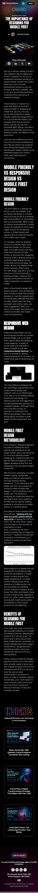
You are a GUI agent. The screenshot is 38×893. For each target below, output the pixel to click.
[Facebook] (9, 64)
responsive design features (16, 351)
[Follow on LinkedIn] (21, 869)
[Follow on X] (25, 869)
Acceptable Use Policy (21, 886)
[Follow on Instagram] (17, 869)
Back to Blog (19, 9)
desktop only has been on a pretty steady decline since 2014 (18, 516)
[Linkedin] (16, 64)
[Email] (29, 64)
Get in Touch (19, 855)
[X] (22, 64)
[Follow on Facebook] (13, 869)
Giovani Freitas (23, 34)
